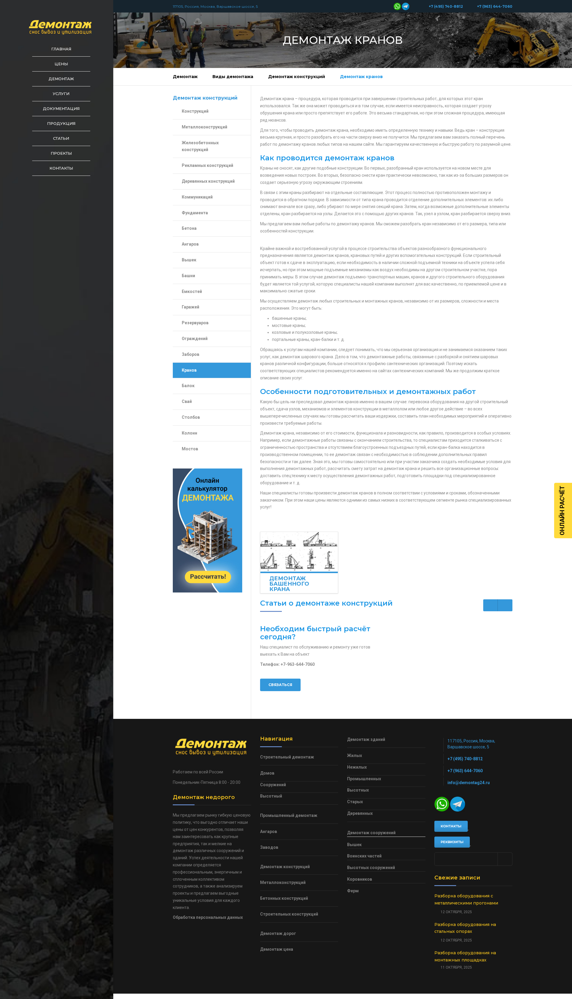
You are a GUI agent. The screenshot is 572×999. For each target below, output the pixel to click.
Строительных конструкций (289, 914)
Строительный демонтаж (287, 757)
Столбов (191, 417)
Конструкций (195, 111)
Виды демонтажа (232, 76)
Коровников (359, 879)
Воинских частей (364, 856)
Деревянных (360, 813)
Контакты (61, 168)
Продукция (61, 123)
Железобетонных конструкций (200, 146)
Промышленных (364, 778)
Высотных (358, 790)
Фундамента (195, 212)
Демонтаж (61, 78)
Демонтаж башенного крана (289, 584)
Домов (267, 773)
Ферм (353, 890)
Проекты (61, 153)
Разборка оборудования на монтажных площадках (465, 956)
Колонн (189, 433)
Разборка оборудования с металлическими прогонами (466, 899)
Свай (187, 401)
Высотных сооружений (371, 867)
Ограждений (195, 338)
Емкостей (192, 291)
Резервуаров (195, 322)
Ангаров (190, 244)
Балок (188, 385)
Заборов (190, 354)
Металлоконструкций (204, 127)
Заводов (269, 847)
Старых (355, 801)
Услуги (61, 93)
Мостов (190, 448)
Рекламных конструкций (207, 165)
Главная (61, 48)
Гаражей (190, 307)
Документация (61, 108)
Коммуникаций (197, 197)
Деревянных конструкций (208, 181)
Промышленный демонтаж (288, 815)
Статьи (61, 138)
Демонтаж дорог (278, 933)
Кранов (189, 370)
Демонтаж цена (276, 949)
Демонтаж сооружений (371, 832)
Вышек (189, 259)
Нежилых (357, 767)
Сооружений (273, 784)
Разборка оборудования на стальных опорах (465, 928)
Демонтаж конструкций (296, 76)
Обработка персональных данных (208, 917)
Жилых (354, 755)
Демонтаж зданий (366, 739)
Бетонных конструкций (284, 898)
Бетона (189, 228)
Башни (188, 275)
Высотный (271, 796)
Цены (61, 63)
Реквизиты (452, 842)
